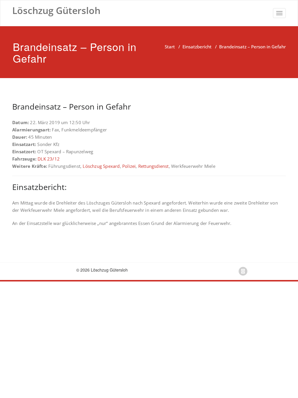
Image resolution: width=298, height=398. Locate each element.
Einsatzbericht (197, 47)
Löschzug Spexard (101, 166)
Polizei (129, 166)
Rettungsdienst (153, 166)
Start (170, 47)
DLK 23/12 (49, 159)
